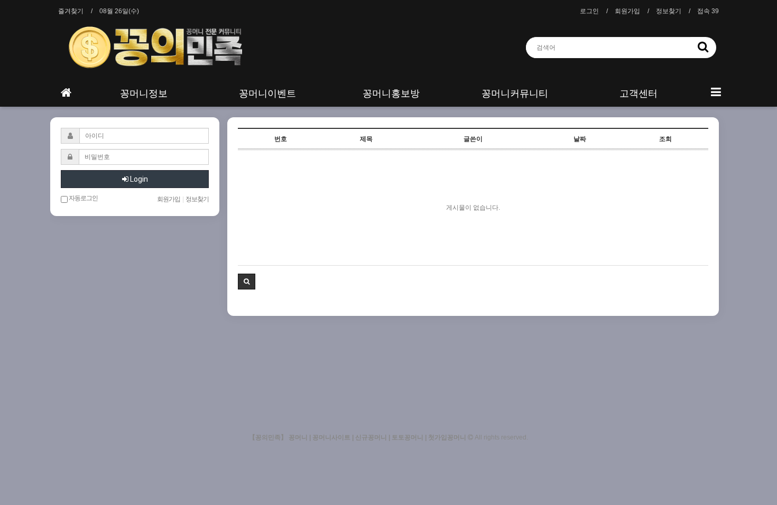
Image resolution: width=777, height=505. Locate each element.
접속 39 (708, 11)
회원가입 (627, 11)
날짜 (580, 139)
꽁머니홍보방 (391, 93)
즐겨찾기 (71, 11)
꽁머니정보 (144, 93)
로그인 (589, 11)
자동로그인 (83, 198)
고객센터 (638, 93)
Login (138, 179)
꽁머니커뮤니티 (515, 93)
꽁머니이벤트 (267, 93)
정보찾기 (668, 11)
